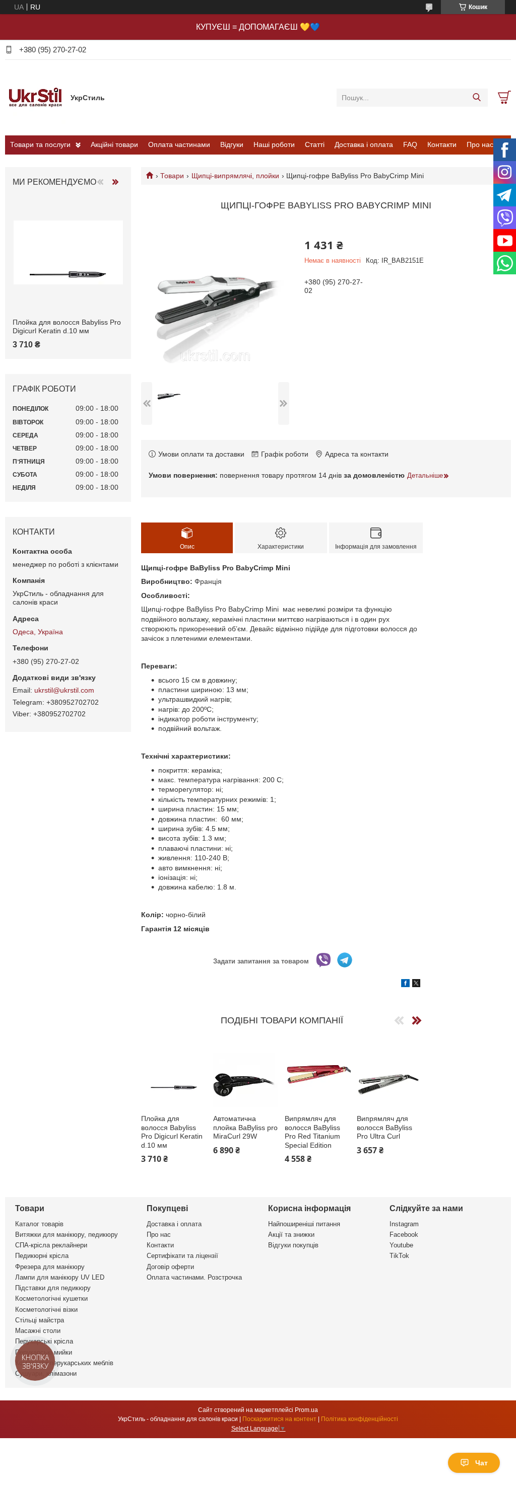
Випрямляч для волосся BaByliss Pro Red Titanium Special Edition (312, 1131)
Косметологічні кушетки (51, 1298)
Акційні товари (114, 144)
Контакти (442, 144)
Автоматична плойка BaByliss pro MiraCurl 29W (245, 1127)
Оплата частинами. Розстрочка (194, 1277)
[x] (416, 985)
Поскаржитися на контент (279, 1419)
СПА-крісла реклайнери (51, 1245)
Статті (315, 144)
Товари (172, 176)
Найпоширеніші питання (304, 1224)
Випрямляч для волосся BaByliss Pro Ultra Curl (384, 1127)
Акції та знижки (291, 1234)
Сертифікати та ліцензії (182, 1255)
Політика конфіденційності (359, 1419)
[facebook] (405, 985)
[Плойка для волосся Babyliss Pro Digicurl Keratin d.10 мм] (174, 1074)
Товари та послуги (40, 144)
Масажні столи (37, 1330)
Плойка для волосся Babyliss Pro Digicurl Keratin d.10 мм (172, 1131)
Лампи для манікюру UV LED (59, 1277)
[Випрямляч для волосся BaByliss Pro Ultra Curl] (390, 1074)
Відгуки (231, 144)
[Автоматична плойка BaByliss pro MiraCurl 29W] (246, 1074)
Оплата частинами (179, 144)
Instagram (404, 1224)
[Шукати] (476, 98)
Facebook (404, 1234)
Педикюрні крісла (42, 1255)
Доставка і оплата (364, 144)
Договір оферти (170, 1267)
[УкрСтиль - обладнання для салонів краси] (35, 97)
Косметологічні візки (46, 1309)
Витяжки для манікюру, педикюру (66, 1234)
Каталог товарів (39, 1224)
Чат (481, 1463)
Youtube (401, 1245)
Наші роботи (274, 144)
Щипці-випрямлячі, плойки (235, 176)
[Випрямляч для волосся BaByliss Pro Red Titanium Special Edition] (318, 1074)
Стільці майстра (39, 1320)
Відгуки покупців (293, 1245)
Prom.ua (306, 1409)
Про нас (480, 144)
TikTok (399, 1255)
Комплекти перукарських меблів (64, 1363)
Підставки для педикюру (53, 1288)
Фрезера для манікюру (50, 1267)
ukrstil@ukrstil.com (64, 690)
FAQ (410, 144)
